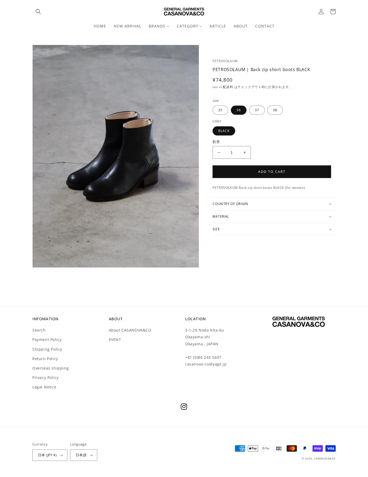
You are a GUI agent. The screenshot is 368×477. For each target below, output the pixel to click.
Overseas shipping (50, 368)
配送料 (228, 87)
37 (257, 110)
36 (239, 110)
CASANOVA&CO (325, 458)
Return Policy (45, 358)
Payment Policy (46, 339)
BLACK (224, 130)
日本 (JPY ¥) (47, 454)
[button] (38, 12)
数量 (216, 141)
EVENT (115, 339)
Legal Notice (44, 386)
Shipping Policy (47, 349)
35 (220, 110)
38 (275, 110)
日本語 (81, 454)
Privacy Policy (45, 377)
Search (39, 330)
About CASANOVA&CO (130, 330)
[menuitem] (100, 26)
